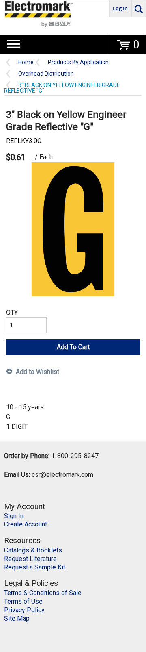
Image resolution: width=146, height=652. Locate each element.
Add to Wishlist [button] (37, 372)
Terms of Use (23, 601)
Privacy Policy (24, 610)
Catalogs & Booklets (33, 550)
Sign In (14, 516)
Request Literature (30, 559)
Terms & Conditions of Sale (43, 593)
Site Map (17, 618)
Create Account (25, 524)
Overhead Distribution (46, 74)
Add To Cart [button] (73, 347)
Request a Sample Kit (34, 567)
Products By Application (78, 62)
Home (26, 62)
